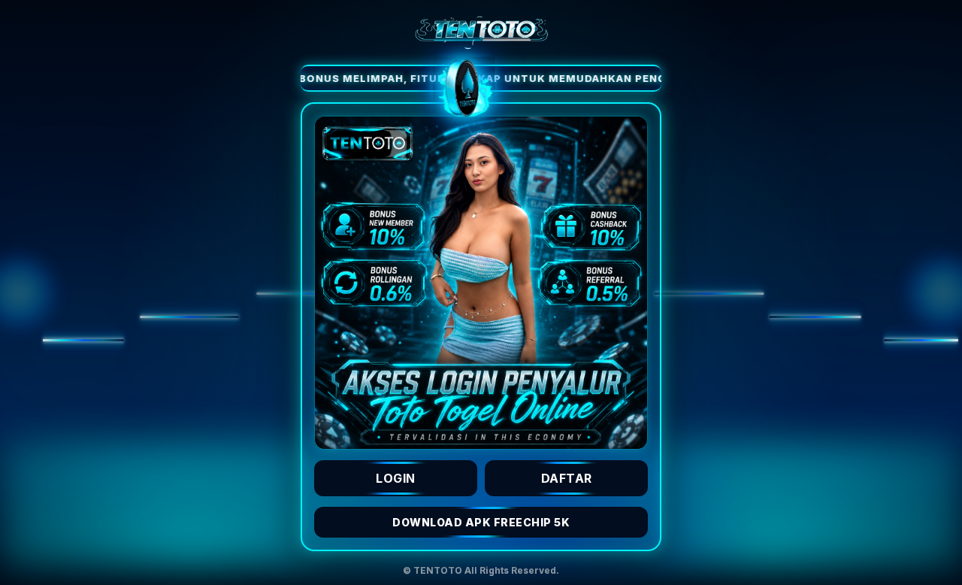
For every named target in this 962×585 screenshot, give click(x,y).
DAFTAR (566, 478)
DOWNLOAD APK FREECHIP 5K (481, 522)
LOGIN (396, 478)
